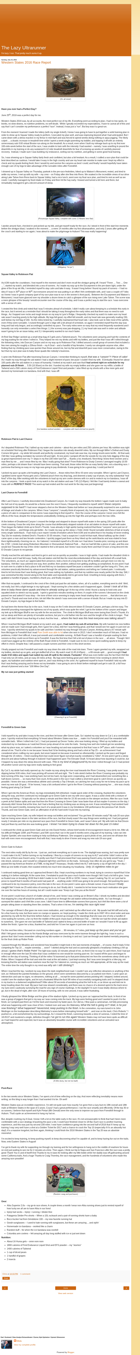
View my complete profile (25, 1345)
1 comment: (25, 1274)
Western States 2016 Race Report (26, 62)
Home (65, 1288)
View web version (65, 1293)
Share (6, 1278)
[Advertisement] (65, 23)
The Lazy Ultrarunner (23, 47)
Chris (19, 1341)
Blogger (71, 1352)
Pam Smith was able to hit (50, 632)
